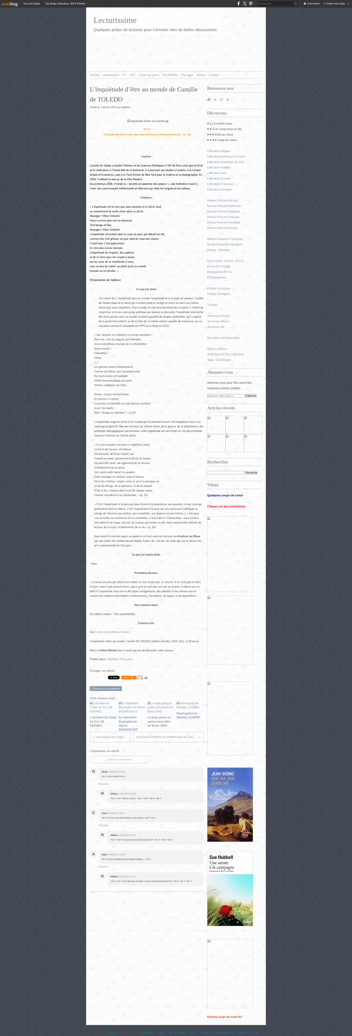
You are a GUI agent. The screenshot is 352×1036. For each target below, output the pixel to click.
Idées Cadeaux (217, 348)
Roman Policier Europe (222, 228)
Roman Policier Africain (223, 200)
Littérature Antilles (218, 167)
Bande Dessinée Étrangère (225, 244)
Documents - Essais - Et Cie (225, 260)
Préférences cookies (248, 1033)
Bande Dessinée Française (225, 238)
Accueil (95, 75)
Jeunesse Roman (219, 315)
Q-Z (132, 75)
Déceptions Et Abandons (223, 337)
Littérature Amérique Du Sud (225, 162)
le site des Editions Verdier (112, 632)
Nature (201, 75)
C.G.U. (193, 1033)
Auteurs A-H (111, 75)
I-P (124, 75)
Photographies (217, 277)
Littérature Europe (219, 178)
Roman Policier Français (223, 217)
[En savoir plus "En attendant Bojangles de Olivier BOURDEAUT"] (216, 443)
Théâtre (212, 304)
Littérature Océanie (219, 189)
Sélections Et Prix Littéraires (226, 354)
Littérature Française (119, 659)
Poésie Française (218, 288)
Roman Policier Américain (224, 206)
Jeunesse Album (218, 321)
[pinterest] (250, 3)
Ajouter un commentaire (120, 759)
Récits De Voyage (219, 266)
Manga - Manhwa (218, 249)
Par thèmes (170, 75)
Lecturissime (115, 20)
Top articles (147, 1033)
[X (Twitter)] (244, 3)
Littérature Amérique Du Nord (226, 156)
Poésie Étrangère (219, 293)
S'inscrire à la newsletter (106, 688)
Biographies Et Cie (219, 271)
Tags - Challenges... (220, 359)
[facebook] (238, 3)
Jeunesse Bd (216, 326)
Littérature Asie (217, 173)
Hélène (111, 1033)
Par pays (187, 75)
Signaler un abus (177, 1033)
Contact (214, 75)
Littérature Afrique (218, 151)
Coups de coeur (149, 75)
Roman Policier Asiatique (223, 211)
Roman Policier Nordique (224, 222)
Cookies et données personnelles (217, 1033)
